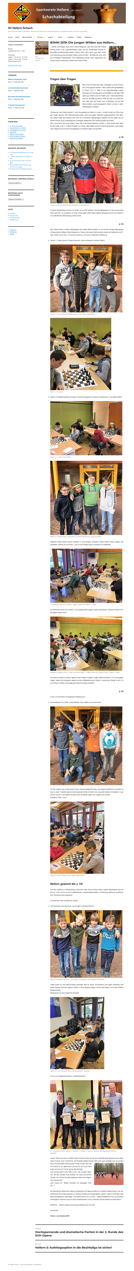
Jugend (50, 37)
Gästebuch (88, 37)
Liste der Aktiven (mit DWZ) (18, 128)
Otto (36, 56)
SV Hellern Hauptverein (16, 126)
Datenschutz (13, 232)
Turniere (40, 37)
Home (10, 37)
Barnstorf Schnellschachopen (19, 96)
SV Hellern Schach (20, 28)
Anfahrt (79, 37)
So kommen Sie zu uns (14, 65)
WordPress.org (14, 220)
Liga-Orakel (13, 132)
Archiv (60, 37)
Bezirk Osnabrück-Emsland (17, 136)
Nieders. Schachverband (17, 134)
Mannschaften (27, 37)
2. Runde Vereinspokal (16, 105)
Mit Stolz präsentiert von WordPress (31, 1264)
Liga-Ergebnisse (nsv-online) (18, 130)
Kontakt (12, 234)
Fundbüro (70, 37)
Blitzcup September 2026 (17, 79)
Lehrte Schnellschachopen (18, 88)
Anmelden (12, 213)
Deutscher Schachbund (16, 138)
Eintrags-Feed (14, 216)
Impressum (13, 230)
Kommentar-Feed (14, 218)
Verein (17, 37)
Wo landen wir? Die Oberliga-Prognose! (21, 169)
